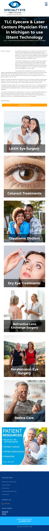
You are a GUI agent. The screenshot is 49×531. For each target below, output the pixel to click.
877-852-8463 (7, 503)
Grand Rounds (5, 494)
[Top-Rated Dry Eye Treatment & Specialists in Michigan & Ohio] (24, 287)
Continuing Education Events (9, 491)
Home (5, 40)
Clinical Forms (5, 488)
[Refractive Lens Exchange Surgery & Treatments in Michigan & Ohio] (24, 332)
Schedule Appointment (24, 105)
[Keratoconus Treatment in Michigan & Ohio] (24, 377)
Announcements (6, 485)
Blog (8, 100)
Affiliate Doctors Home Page (9, 482)
